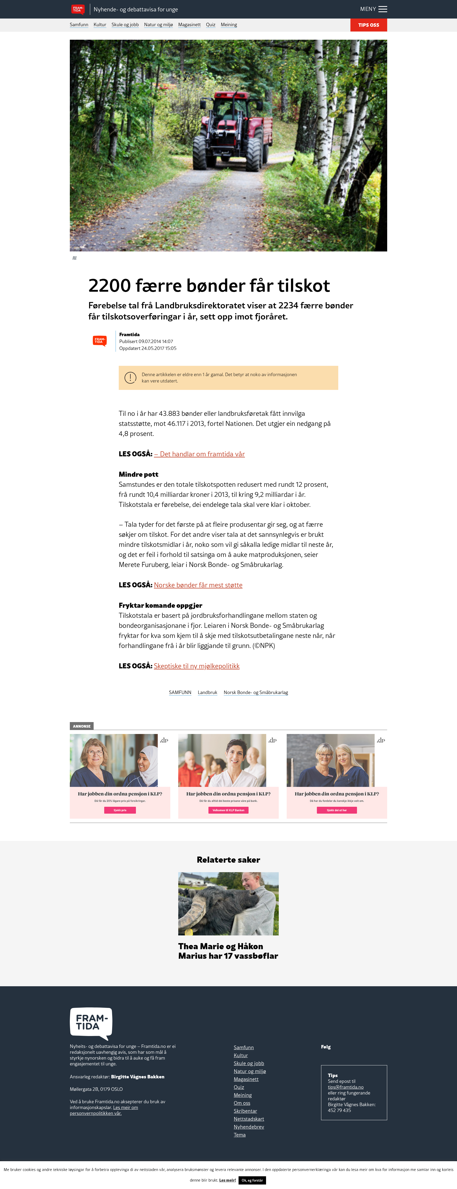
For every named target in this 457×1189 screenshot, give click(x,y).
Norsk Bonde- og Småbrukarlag (256, 693)
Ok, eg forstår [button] (252, 1180)
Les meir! (227, 1180)
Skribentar (245, 1110)
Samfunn (79, 24)
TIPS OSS (368, 24)
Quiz (211, 24)
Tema (240, 1134)
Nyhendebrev (249, 1126)
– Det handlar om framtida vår (199, 454)
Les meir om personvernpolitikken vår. (104, 1110)
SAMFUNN (180, 693)
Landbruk (207, 693)
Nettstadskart (249, 1118)
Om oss (242, 1103)
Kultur (100, 24)
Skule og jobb (125, 24)
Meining (229, 24)
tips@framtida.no (346, 1087)
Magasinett (189, 24)
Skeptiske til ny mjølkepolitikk (197, 666)
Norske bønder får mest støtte (198, 585)
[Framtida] (80, 9)
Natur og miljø (158, 24)
